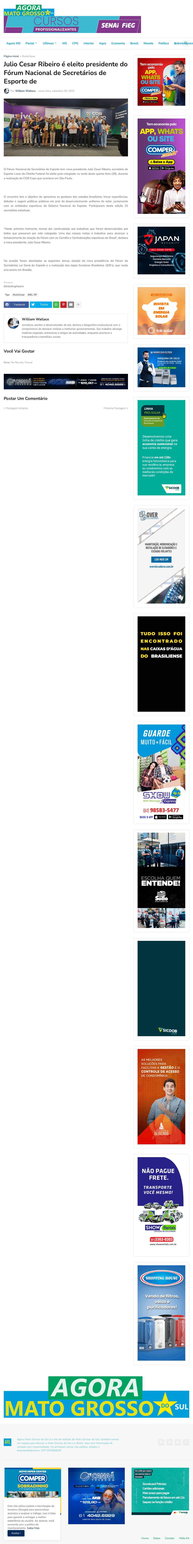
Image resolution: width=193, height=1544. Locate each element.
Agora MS (13, 43)
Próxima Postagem (115, 408)
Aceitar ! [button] (16, 1533)
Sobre (156, 1538)
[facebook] (161, 1442)
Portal (30, 43)
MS (64, 43)
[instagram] (186, 1442)
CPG (75, 43)
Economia (118, 43)
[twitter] (169, 1442)
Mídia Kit (184, 1538)
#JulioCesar (28, 56)
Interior (89, 43)
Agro (102, 43)
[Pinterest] (63, 304)
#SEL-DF (32, 294)
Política (164, 43)
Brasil (134, 43)
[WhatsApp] (56, 304)
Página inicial (11, 56)
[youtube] (178, 1442)
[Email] (71, 304)
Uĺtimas (48, 43)
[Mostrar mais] (78, 304)
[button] (177, 43)
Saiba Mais (33, 1528)
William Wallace (35, 319)
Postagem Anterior (17, 408)
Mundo (148, 43)
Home (145, 1538)
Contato (169, 1538)
